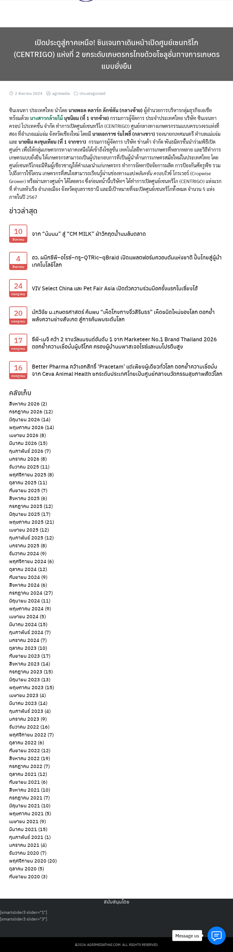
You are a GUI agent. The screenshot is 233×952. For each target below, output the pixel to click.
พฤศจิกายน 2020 (27, 860)
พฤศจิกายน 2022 (27, 734)
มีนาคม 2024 (23, 624)
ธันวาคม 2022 (24, 726)
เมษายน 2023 (24, 695)
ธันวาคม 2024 (24, 553)
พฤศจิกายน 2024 (27, 561)
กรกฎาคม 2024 (25, 592)
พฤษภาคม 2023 (26, 687)
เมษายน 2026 (24, 435)
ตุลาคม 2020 (23, 868)
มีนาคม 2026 (23, 442)
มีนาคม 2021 (23, 829)
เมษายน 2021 (24, 821)
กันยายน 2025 (24, 490)
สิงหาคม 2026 (24, 403)
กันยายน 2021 (24, 781)
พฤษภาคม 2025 (26, 521)
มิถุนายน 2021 (24, 805)
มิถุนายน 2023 (24, 679)
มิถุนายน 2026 (24, 419)
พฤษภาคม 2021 (26, 813)
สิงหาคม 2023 (24, 663)
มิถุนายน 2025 (24, 513)
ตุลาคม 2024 (23, 569)
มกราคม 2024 (24, 639)
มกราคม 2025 (24, 545)
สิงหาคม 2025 (24, 498)
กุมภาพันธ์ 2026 (26, 450)
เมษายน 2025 (24, 529)
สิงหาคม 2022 (24, 758)
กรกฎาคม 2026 (25, 411)
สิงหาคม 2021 (24, 789)
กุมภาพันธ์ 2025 (26, 537)
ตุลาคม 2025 (23, 482)
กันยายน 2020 (24, 876)
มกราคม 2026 (24, 458)
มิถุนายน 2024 (24, 600)
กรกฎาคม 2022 (25, 766)
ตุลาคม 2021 (23, 773)
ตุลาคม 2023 (23, 647)
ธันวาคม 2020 (24, 852)
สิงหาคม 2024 (24, 584)
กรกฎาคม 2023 (25, 671)
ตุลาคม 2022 (23, 742)
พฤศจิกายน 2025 (27, 474)
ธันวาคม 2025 (24, 466)
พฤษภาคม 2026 (26, 427)
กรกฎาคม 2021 (25, 797)
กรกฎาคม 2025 (25, 506)
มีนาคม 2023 (23, 703)
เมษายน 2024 (24, 616)
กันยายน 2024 (24, 576)
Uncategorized (92, 93)
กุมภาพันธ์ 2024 (26, 632)
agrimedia (61, 93)
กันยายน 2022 (24, 750)
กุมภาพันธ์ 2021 (26, 836)
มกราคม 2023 (24, 718)
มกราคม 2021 (24, 844)
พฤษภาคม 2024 (26, 608)
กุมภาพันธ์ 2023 (26, 710)
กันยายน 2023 (24, 655)
